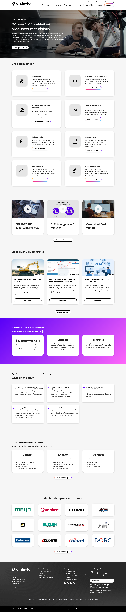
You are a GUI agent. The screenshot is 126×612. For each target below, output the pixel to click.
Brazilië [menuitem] (34, 599)
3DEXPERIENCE (58, 466)
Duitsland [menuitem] (44, 599)
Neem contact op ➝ (63, 478)
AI (21, 39)
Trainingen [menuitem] (68, 5)
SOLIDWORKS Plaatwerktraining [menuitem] (75, 574)
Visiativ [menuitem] (26, 609)
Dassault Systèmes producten (63, 464)
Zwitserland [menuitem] (95, 599)
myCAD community (94, 466)
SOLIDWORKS (32, 37)
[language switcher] (113, 1)
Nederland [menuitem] (65, 599)
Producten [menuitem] (46, 5)
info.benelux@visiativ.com (20, 585)
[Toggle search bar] (82, 2)
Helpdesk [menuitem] (89, 1)
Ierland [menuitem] (55, 599)
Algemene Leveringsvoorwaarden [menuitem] (67, 609)
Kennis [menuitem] (99, 5)
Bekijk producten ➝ (20, 48)
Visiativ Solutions (58, 462)
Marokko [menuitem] (60, 599)
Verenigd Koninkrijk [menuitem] (84, 599)
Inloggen (14, 587)
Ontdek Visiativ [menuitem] (88, 5)
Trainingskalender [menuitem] (71, 579)
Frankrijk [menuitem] (50, 599)
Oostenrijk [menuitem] (72, 599)
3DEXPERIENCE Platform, (45, 37)
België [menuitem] (30, 599)
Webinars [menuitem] (99, 1)
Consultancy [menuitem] (57, 5)
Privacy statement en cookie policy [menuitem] (42, 609)
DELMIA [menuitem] (41, 574)
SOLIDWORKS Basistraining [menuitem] (74, 572)
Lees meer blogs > (63, 312)
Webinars (91, 464)
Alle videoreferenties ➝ (63, 240)
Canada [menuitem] (39, 599)
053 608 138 (15, 583)
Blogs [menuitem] (107, 1)
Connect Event (93, 462)
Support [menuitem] (78, 5)
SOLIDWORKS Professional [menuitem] (47, 572)
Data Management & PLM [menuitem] (47, 577)
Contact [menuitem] (109, 5)
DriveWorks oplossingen (61, 468)
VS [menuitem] (90, 599)
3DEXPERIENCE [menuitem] (44, 576)
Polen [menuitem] (77, 599)
